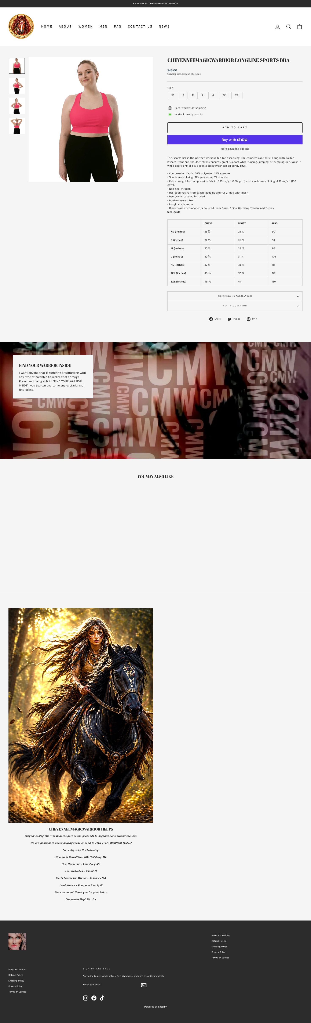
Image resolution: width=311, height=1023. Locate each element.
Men (103, 26)
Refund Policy (219, 941)
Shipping (171, 74)
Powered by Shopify (155, 1007)
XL (213, 95)
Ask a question (235, 305)
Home (46, 26)
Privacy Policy (219, 952)
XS (173, 95)
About (65, 26)
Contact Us (140, 26)
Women (85, 26)
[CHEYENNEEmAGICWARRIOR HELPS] (80, 715)
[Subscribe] (144, 985)
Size (170, 88)
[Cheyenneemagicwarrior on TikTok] (102, 998)
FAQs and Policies (221, 935)
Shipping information (235, 296)
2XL (225, 95)
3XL (237, 95)
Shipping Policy (219, 946)
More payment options (235, 149)
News (164, 26)
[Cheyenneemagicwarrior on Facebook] (93, 998)
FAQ (118, 26)
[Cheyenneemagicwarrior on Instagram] (85, 998)
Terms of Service (220, 957)
